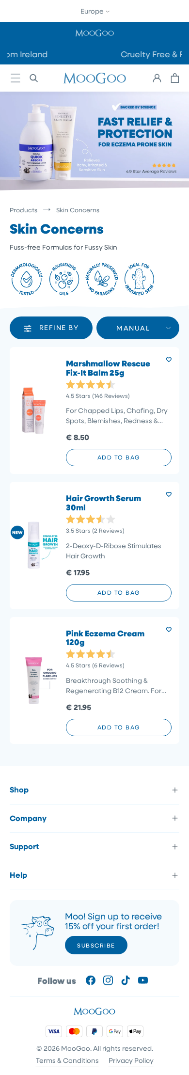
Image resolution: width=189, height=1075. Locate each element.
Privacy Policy (131, 1060)
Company (28, 818)
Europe (92, 11)
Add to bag (119, 457)
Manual (133, 327)
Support (24, 846)
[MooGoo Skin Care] (94, 78)
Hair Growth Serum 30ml (103, 503)
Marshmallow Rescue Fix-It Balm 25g (108, 368)
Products (23, 210)
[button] (94, 33)
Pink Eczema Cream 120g (105, 638)
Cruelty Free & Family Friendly (126, 54)
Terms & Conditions (67, 1060)
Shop (19, 789)
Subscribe (96, 945)
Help (18, 874)
